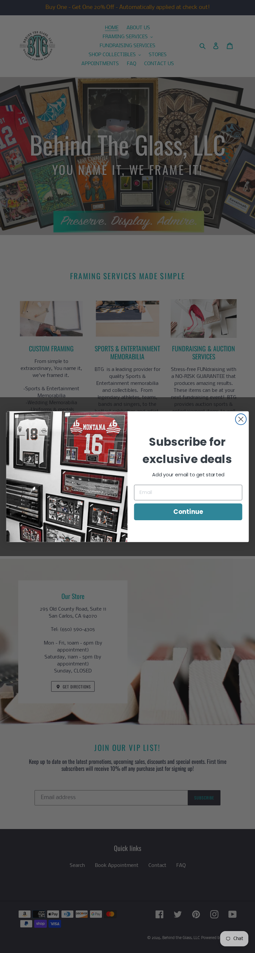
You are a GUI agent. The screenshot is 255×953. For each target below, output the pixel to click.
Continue (188, 511)
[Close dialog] (240, 419)
